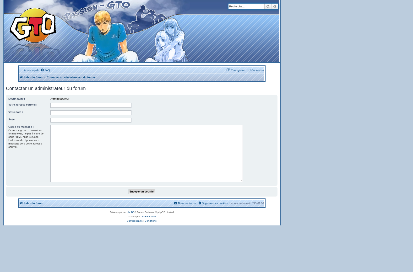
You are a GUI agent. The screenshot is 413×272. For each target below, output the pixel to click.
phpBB (131, 212)
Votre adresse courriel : (22, 104)
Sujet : (12, 119)
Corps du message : (21, 126)
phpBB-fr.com (148, 216)
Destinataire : (16, 98)
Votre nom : (15, 112)
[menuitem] (45, 70)
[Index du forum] (93, 31)
